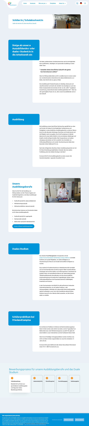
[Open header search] (77, 3)
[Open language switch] (81, 3)
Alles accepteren (79, 419)
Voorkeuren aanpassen (57, 419)
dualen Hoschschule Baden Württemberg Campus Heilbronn (54, 257)
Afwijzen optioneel (68, 419)
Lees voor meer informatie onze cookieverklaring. (35, 424)
